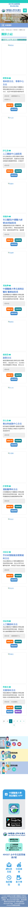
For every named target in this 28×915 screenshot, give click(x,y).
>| (14, 725)
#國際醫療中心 (15, 96)
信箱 (14, 769)
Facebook (9, 744)
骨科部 (15, 30)
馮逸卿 (5, 285)
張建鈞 (5, 216)
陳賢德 (5, 78)
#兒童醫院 (14, 702)
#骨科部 (6, 96)
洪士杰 (5, 420)
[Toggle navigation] (25, 10)
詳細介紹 (10, 105)
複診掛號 (14, 109)
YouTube (19, 744)
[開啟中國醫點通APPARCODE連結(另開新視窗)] (14, 808)
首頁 (2, 30)
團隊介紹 (22, 30)
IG (14, 744)
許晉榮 (5, 486)
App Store (14, 824)
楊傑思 (5, 355)
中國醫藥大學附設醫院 (14, 834)
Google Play (14, 819)
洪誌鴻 (5, 621)
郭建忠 (5, 687)
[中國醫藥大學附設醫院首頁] (13, 10)
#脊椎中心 (7, 99)
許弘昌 (5, 151)
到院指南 (14, 757)
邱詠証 (5, 552)
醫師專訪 (18, 711)
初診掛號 (18, 105)
